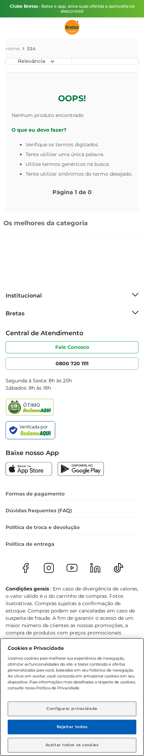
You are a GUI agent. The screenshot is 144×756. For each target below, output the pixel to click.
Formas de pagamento (35, 494)
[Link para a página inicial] (13, 48)
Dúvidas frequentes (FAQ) (39, 510)
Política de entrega (30, 544)
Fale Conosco (72, 347)
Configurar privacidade (72, 708)
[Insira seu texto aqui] (29, 469)
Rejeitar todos (72, 726)
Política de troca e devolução (43, 527)
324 (31, 48)
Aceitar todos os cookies (72, 744)
